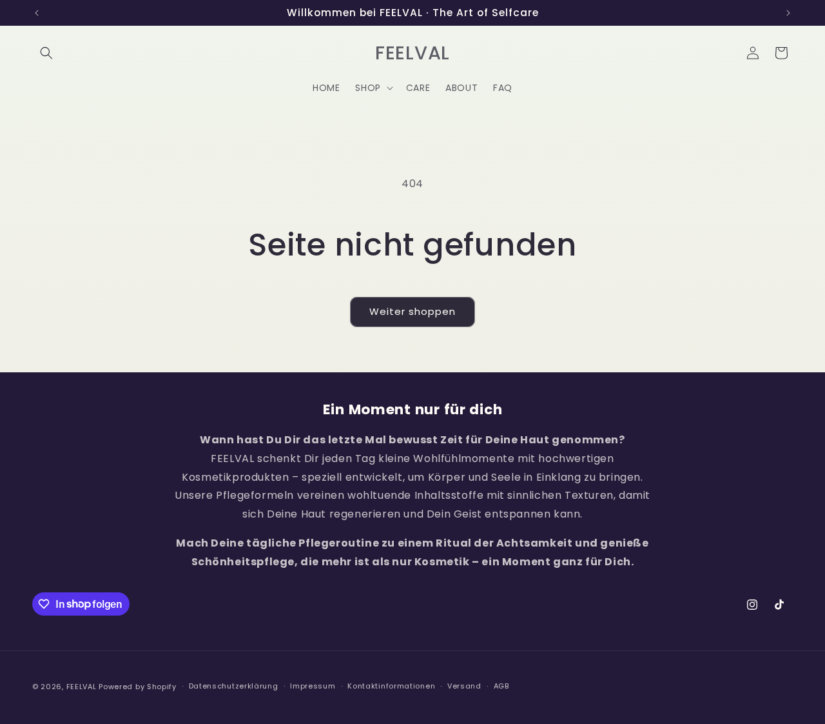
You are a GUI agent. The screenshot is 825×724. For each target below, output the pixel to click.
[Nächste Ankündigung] (788, 13)
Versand (464, 686)
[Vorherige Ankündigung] (37, 13)
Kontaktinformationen (391, 686)
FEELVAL (81, 686)
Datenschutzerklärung (233, 686)
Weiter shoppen (412, 311)
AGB (501, 686)
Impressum (312, 686)
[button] (46, 53)
